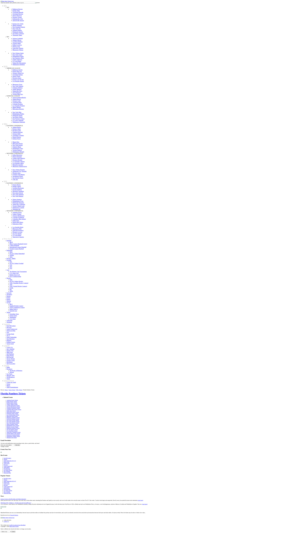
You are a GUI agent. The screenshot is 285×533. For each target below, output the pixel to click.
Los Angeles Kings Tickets (13, 415)
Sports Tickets (12, 390)
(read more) (140, 500)
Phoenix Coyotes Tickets (12, 427)
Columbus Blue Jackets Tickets (14, 409)
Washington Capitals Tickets (13, 436)
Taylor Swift (6, 463)
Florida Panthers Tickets (13, 393)
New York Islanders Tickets (13, 421)
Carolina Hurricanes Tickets (13, 405)
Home (6, 390)
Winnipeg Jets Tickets (12, 437)
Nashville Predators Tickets (13, 419)
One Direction (7, 468)
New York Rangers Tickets (13, 423)
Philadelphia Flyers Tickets (13, 425)
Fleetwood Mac (7, 472)
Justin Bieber (7, 467)
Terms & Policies (14, 515)
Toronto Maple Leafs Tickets (13, 433)
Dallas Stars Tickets (11, 411)
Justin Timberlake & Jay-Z (10, 460)
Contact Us (6, 521)
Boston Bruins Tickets (12, 401)
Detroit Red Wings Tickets (13, 412)
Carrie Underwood (8, 466)
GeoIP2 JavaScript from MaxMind (17, 525)
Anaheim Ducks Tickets (12, 400)
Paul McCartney (7, 458)
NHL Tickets (19, 390)
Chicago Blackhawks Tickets (13, 407)
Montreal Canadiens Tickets (13, 417)
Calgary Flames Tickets (12, 404)
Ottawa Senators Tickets (12, 424)
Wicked (5, 459)
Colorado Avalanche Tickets (13, 408)
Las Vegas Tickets (8, 470)
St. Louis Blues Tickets (12, 431)
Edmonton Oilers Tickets (12, 413)
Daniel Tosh (6, 462)
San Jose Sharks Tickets (12, 429)
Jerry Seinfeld (7, 471)
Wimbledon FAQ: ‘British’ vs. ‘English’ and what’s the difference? (16, 502)
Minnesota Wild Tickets (12, 416)
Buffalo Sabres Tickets (12, 403)
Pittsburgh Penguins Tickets (13, 428)
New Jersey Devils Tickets (13, 420)
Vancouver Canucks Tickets (13, 435)
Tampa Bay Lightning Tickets (13, 432)
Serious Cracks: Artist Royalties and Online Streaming (13, 499)
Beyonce (6, 464)
